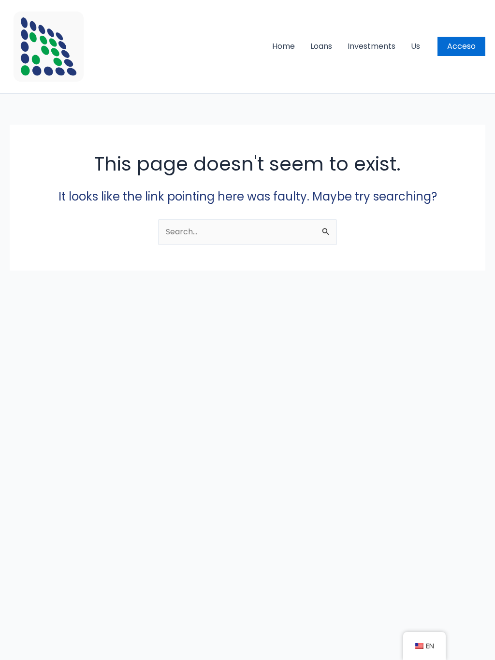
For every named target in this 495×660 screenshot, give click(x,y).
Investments (371, 46)
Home (283, 46)
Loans (321, 46)
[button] (461, 46)
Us (415, 46)
